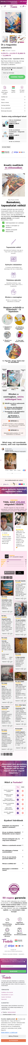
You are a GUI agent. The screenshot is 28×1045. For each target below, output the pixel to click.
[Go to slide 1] (11, 33)
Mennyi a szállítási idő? (9, 863)
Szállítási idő (4, 97)
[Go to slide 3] (14, 33)
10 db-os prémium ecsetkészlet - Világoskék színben (16, 131)
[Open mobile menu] (1, 6)
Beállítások (13, 1036)
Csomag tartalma (5, 105)
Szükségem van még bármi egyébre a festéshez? (10, 826)
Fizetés (3, 99)
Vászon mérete (5, 102)
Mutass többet (6, 147)
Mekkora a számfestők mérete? (11, 845)
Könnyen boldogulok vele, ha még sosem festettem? (11, 839)
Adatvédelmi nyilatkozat (9, 1032)
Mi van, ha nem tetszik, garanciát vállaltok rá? (9, 857)
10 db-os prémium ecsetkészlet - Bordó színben (15, 143)
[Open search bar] (20, 6)
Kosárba (11, 126)
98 (11, 577)
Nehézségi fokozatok (6, 111)
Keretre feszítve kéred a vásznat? (12, 68)
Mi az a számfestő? (6, 108)
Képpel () (10, 572)
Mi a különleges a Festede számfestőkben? (10, 851)
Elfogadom (13, 1040)
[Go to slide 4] (15, 33)
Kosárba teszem (17, 77)
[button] (2, 22)
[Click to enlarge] (3, 32)
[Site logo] (13, 6)
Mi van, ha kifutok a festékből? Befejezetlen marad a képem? (11, 833)
